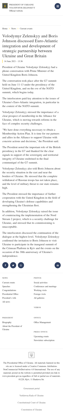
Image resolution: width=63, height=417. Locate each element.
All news (6, 301)
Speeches (6, 286)
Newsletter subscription (44, 340)
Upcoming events (41, 336)
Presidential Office (10, 294)
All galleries (39, 297)
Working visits (40, 290)
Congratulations (9, 290)
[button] (13, 265)
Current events (26, 28)
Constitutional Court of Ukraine (32, 402)
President (7, 317)
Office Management (42, 322)
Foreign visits (40, 294)
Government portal (32, 388)
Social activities (41, 282)
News (13, 28)
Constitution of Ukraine (31, 409)
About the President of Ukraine (12, 328)
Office (37, 317)
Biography (6, 322)
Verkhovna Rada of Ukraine (31, 395)
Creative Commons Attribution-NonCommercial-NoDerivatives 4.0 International (30, 368)
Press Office (41, 332)
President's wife (9, 297)
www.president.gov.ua (12, 375)
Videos (37, 307)
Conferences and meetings (45, 286)
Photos (37, 278)
